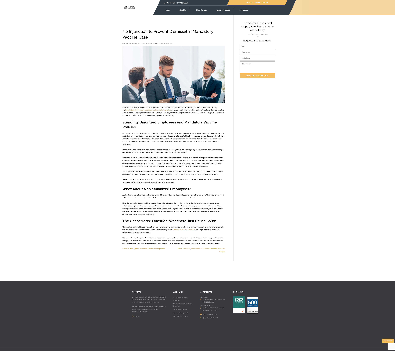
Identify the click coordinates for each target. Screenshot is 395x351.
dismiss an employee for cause (184, 230)
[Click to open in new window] (239, 313)
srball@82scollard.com (210, 314)
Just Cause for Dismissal (180, 316)
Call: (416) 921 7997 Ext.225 (258, 34)
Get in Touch (387, 341)
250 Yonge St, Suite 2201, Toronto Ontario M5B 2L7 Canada (213, 309)
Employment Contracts (180, 309)
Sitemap (137, 316)
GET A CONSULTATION (257, 2)
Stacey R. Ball (128, 43)
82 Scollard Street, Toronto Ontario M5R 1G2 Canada (214, 301)
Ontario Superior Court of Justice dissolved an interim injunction (148, 110)
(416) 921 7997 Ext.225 (177, 2)
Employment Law (166, 43)
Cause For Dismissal (153, 43)
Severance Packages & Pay (181, 313)
